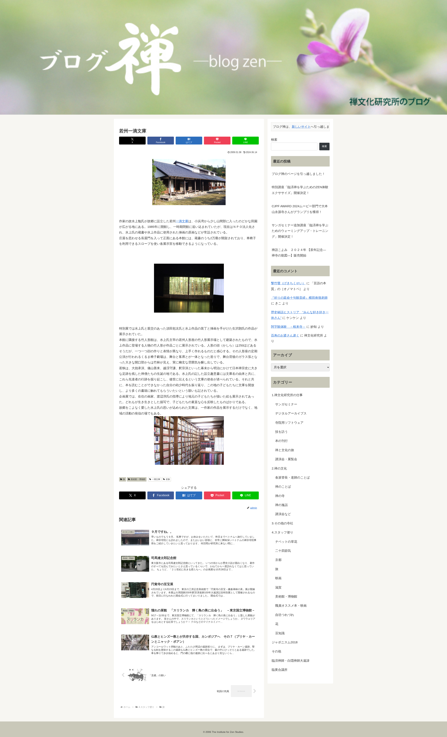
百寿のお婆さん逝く (285, 335)
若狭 (168, 479)
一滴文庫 (182, 221)
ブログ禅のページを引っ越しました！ (298, 174)
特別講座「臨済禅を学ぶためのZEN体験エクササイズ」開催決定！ (300, 189)
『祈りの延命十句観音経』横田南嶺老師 (299, 297)
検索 (274, 139)
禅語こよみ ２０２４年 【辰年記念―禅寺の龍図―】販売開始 (299, 252)
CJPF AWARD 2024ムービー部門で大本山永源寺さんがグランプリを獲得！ (300, 209)
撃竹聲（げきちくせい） (288, 283)
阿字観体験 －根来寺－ (288, 326)
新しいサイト (301, 126)
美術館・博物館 (138, 479)
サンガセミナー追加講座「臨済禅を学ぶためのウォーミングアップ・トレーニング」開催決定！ (300, 230)
